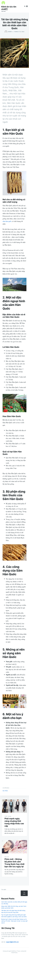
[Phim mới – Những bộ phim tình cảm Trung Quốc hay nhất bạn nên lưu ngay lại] (14, 846)
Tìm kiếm (3, 889)
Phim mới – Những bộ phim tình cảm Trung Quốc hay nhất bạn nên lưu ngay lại (14, 863)
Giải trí (7, 856)
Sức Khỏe (5, 790)
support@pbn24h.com (12, 942)
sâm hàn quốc (7, 221)
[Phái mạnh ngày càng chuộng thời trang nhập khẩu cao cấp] (14, 806)
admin (10, 31)
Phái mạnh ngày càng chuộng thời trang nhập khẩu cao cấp (14, 822)
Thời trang (8, 816)
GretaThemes (14, 952)
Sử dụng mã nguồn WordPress (9, 951)
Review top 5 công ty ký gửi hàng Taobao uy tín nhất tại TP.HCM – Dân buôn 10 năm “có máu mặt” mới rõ (14, 921)
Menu (27, 6)
